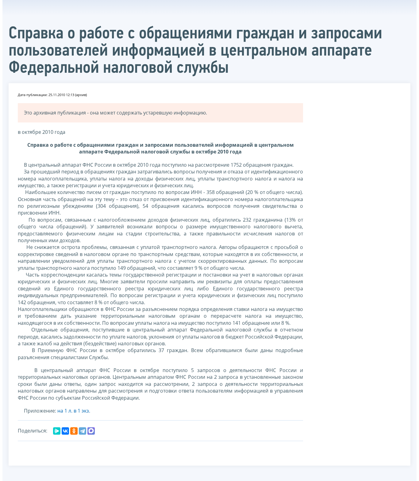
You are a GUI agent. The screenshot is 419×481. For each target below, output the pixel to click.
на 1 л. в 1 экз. (73, 410)
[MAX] (91, 431)
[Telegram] (82, 431)
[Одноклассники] (74, 431)
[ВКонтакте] (65, 431)
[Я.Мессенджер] (56, 431)
